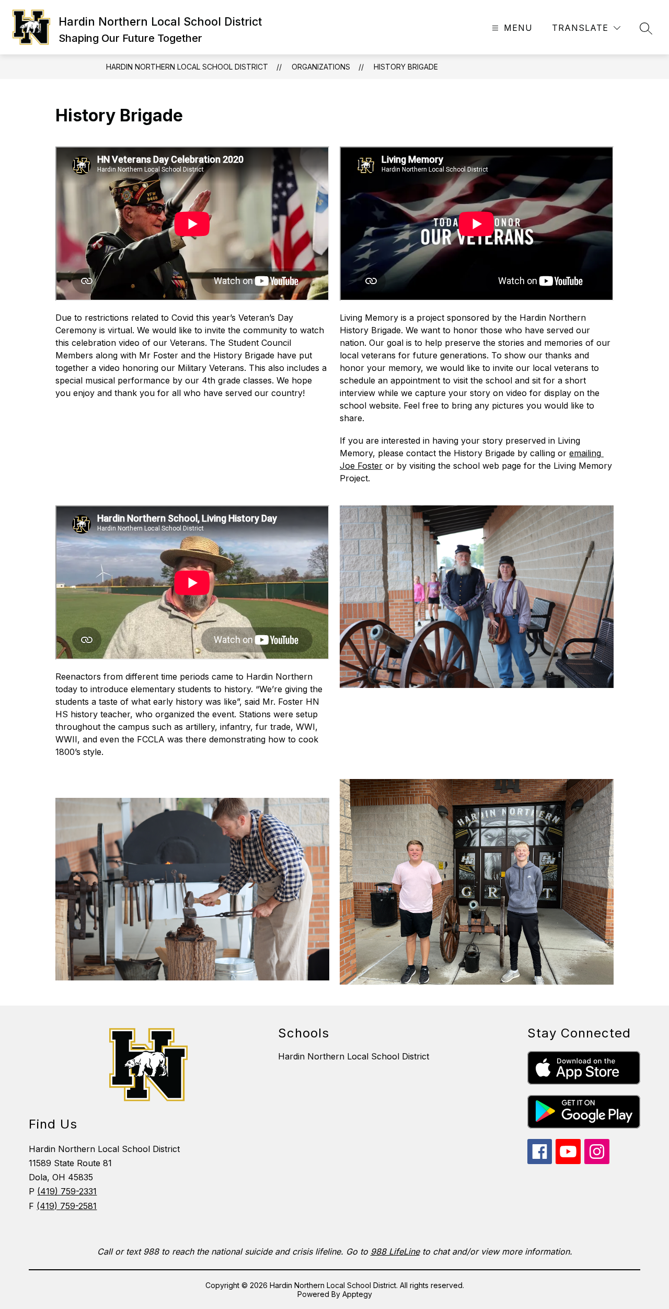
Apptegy (357, 1294)
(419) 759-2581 (67, 1206)
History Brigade (406, 66)
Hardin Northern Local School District (187, 66)
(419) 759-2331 (67, 1191)
